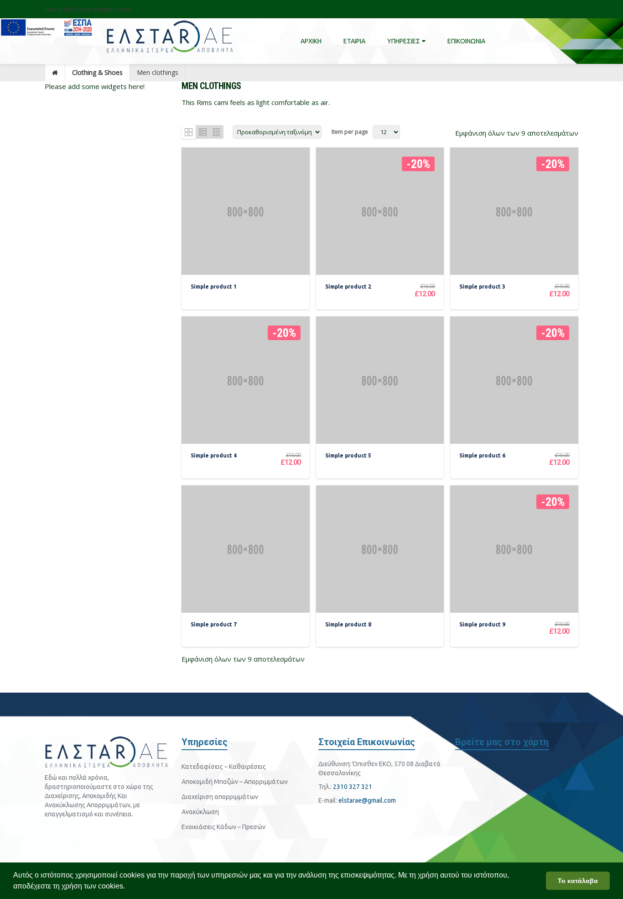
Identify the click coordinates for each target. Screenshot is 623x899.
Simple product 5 (348, 455)
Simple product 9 (482, 624)
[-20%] (380, 211)
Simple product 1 (214, 286)
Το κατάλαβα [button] (578, 880)
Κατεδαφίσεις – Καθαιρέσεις (224, 766)
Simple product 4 (214, 455)
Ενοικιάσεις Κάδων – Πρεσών (223, 827)
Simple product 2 (348, 286)
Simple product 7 (214, 624)
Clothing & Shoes (97, 72)
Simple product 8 (348, 624)
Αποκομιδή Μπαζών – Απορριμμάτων (235, 781)
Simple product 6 (482, 455)
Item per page (350, 132)
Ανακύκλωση (200, 811)
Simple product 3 (482, 286)
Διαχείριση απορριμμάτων (220, 796)
